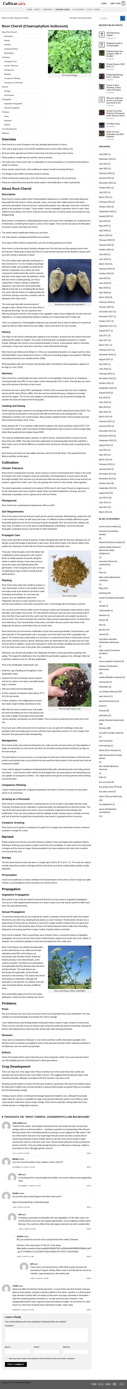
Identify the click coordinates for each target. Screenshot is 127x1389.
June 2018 (103, 283)
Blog (89, 10)
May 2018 (103, 288)
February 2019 (105, 269)
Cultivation (6, 57)
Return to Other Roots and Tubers (15, 18)
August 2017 (104, 331)
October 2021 (105, 188)
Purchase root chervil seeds (80, 18)
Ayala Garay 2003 (77, 411)
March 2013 (104, 512)
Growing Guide (62, 10)
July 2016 (103, 364)
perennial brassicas (107, 701)
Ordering (47, 10)
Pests (6, 116)
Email (37, 1347)
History (7, 40)
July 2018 (103, 278)
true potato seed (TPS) (109, 787)
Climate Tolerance (11, 66)
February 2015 (105, 421)
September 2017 (106, 326)
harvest (102, 634)
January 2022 (105, 178)
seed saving (104, 741)
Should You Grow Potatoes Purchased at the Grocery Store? (115, 113)
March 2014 (104, 460)
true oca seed (105, 782)
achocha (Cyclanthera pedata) (108, 532)
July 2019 (103, 254)
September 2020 (106, 211)
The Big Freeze (113, 124)
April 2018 (103, 293)
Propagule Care (10, 61)
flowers (102, 620)
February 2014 (105, 464)
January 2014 (105, 469)
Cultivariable (104, 610)
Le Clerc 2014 (16, 367)
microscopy (104, 682)
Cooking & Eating (11, 49)
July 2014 (103, 450)
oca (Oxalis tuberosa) (108, 692)
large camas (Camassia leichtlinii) (109, 652)
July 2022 (103, 164)
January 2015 (105, 426)
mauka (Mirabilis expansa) (110, 677)
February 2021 (105, 202)
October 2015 (105, 383)
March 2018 (104, 297)
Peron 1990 (39, 358)
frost (101, 625)
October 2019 (105, 250)
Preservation (9, 95)
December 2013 (106, 474)
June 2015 (103, 402)
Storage (7, 91)
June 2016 (103, 369)
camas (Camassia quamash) (111, 598)
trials (101, 777)
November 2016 (106, 354)
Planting (7, 74)
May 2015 (103, 407)
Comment (9, 1326)
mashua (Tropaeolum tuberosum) (108, 667)
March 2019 (104, 264)
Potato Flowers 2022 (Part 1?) (115, 65)
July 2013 (103, 498)
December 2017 (106, 312)
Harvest (5, 87)
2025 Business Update (113, 34)
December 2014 (106, 431)
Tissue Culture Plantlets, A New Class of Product (113, 87)
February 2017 (105, 350)
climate (102, 606)
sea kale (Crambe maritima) (111, 733)
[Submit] (122, 18)
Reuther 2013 (24, 957)
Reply (89, 1153)
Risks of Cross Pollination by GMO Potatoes (115, 134)
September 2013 (106, 488)
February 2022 (105, 173)
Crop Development (9, 129)
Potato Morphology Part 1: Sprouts (114, 76)
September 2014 (106, 440)
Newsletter (103, 687)
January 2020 (105, 245)
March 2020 (104, 235)
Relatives (5, 133)
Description (8, 36)
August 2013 (104, 493)
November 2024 (106, 159)
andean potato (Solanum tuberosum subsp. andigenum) (110, 550)
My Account (78, 10)
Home (29, 10)
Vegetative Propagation (13, 104)
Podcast (102, 711)
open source (104, 696)
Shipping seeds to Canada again (114, 44)
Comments (110, 59)
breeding (103, 593)
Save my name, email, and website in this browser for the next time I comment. (42, 1358)
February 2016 (105, 374)
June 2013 (103, 502)
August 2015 (104, 393)
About (37, 10)
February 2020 (105, 240)
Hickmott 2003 (8, 355)
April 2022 (103, 168)
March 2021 (104, 197)
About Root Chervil (9, 32)
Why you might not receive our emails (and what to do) (114, 100)
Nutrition (7, 45)
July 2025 (103, 154)
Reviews (103, 728)
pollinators (103, 715)
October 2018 (105, 273)
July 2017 (103, 335)
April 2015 (103, 412)
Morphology (9, 53)
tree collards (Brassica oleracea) (109, 768)
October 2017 (105, 321)
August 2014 (104, 445)
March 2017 (104, 345)
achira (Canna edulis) (108, 526)
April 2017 (103, 340)
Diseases (7, 120)
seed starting (104, 746)
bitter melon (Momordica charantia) (109, 579)
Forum (97, 10)
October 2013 (105, 483)
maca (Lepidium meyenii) (110, 661)
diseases (103, 615)
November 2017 (106, 316)
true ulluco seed (106, 792)
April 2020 (103, 231)
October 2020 (105, 207)
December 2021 (106, 183)
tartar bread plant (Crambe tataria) (110, 756)
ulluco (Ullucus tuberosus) (110, 796)
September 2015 (106, 388)
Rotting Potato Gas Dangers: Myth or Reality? (114, 53)
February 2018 (105, 302)
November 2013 (106, 479)
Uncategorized (105, 804)
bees (101, 572)
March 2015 (104, 417)
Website (66, 1347)
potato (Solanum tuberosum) (111, 720)
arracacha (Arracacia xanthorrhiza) (108, 563)
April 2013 (103, 507)
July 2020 (103, 221)
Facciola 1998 (36, 326)
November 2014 (106, 436)
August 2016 (104, 359)
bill (19, 1174)
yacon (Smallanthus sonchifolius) (107, 810)
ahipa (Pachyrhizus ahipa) (110, 542)
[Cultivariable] (14, 3)
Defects (7, 125)
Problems (5, 112)
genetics (102, 630)
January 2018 (105, 307)
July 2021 (103, 192)
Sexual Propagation (12, 108)
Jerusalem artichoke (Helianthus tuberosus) (109, 640)
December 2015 (106, 378)
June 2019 (103, 259)
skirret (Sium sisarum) (108, 750)
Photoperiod (9, 70)
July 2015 (103, 398)
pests (101, 706)
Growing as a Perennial (13, 83)
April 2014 (103, 455)
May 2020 (103, 226)
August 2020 (104, 216)
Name (8, 1347)
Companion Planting (12, 78)
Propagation (6, 99)
